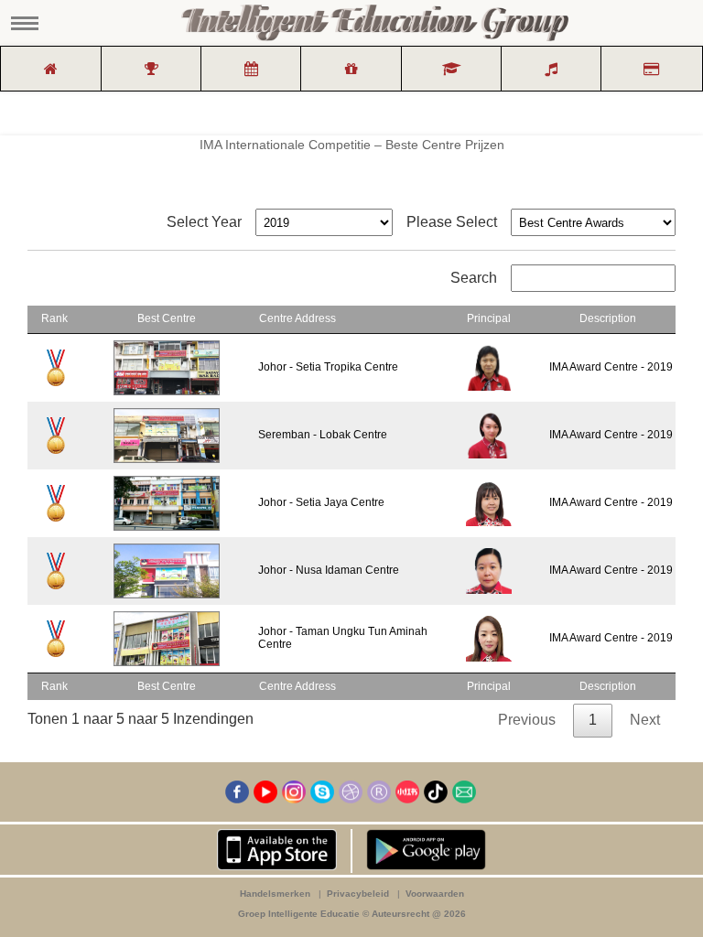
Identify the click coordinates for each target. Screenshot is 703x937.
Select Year (204, 222)
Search (473, 277)
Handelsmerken (275, 894)
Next (645, 719)
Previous (527, 719)
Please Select (451, 222)
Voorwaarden (435, 894)
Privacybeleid (358, 894)
